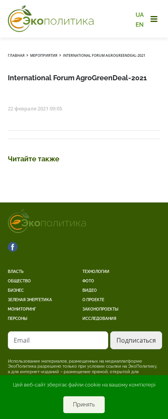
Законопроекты (100, 309)
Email (22, 340)
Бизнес (16, 290)
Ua (140, 14)
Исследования (99, 318)
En (140, 24)
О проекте (93, 300)
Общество (19, 281)
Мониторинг (22, 309)
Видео (89, 290)
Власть (15, 271)
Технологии (95, 271)
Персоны (17, 318)
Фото (88, 281)
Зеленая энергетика (30, 300)
